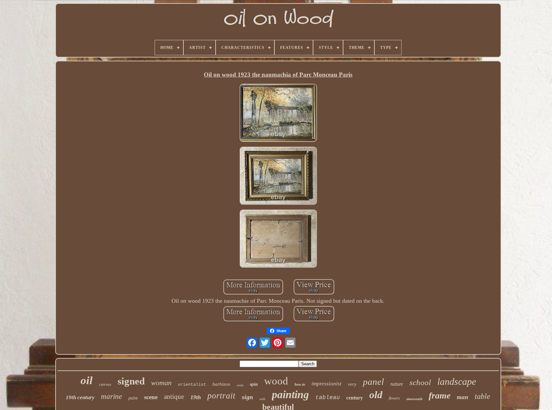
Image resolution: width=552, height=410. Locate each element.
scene (150, 397)
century (354, 397)
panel (373, 381)
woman (161, 383)
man (462, 397)
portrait (221, 395)
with (262, 399)
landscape (456, 381)
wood (276, 381)
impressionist (326, 384)
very (352, 384)
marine (111, 396)
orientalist (192, 384)
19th (195, 397)
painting (290, 394)
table (482, 396)
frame (439, 395)
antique (174, 396)
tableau (327, 397)
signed (131, 381)
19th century (80, 397)
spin (254, 384)
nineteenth (414, 399)
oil (86, 380)
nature (396, 384)
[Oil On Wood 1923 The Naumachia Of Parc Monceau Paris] (278, 113)
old (375, 394)
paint (133, 398)
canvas (105, 384)
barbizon (221, 384)
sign (247, 396)
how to (300, 384)
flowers (394, 398)
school (420, 382)
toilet (240, 385)
